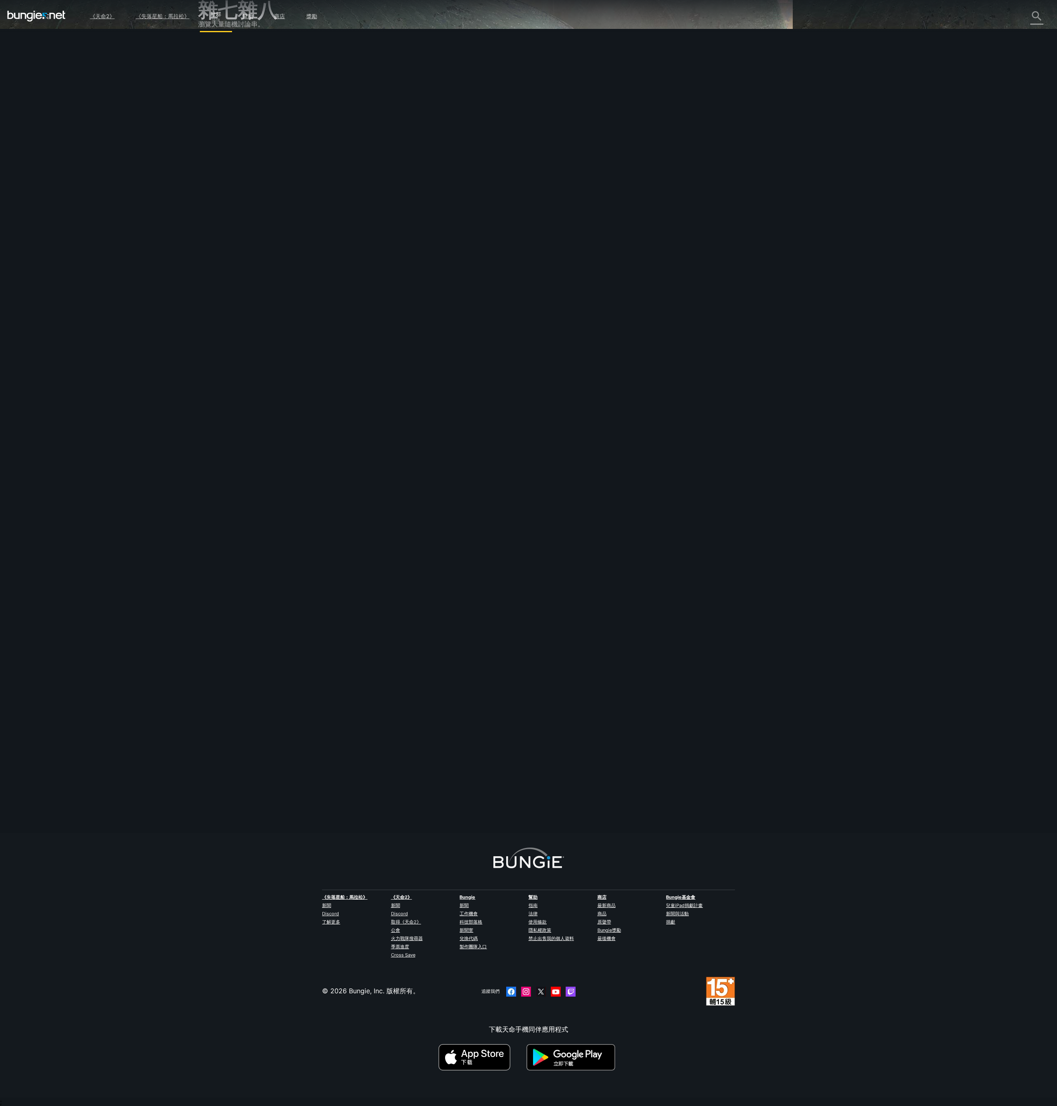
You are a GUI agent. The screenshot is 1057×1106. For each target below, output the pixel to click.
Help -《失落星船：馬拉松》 (246, 246)
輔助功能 (217, 146)
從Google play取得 (572, 1057)
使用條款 (537, 922)
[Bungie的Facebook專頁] (511, 992)
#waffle (400, 212)
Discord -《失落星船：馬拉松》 (251, 255)
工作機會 (469, 914)
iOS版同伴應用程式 (232, 165)
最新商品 (606, 905)
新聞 (326, 905)
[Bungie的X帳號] (541, 992)
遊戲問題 (217, 137)
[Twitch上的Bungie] (571, 992)
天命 (210, 228)
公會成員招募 (224, 219)
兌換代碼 (469, 938)
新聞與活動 (677, 914)
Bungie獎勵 (609, 930)
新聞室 (466, 930)
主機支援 (217, 192)
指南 (533, 905)
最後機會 (606, 938)
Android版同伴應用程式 (239, 174)
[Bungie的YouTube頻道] (556, 992)
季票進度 (400, 947)
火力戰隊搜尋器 (407, 938)
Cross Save (403, 955)
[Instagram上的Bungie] (526, 992)
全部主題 (217, 47)
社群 (216, 13)
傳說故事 (217, 83)
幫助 (247, 16)
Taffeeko (380, 146)
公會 (395, 930)
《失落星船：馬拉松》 (163, 16)
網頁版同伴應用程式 (233, 156)
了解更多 (331, 922)
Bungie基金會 (680, 897)
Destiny (36, 16)
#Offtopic (378, 212)
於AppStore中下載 (481, 1057)
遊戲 (210, 92)
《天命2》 (102, 16)
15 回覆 (382, 828)
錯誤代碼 (217, 110)
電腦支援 (217, 183)
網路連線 (217, 119)
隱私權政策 (539, 930)
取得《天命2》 (406, 922)
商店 (279, 16)
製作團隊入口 (473, 947)
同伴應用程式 (224, 210)
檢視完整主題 (386, 246)
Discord (330, 914)
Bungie (467, 897)
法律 (533, 914)
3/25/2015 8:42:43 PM (440, 264)
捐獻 (670, 922)
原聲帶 (604, 922)
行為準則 (214, 266)
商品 (602, 914)
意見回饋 (217, 65)
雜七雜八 (217, 237)
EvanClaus (383, 781)
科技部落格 (471, 922)
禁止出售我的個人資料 (551, 938)
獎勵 (311, 16)
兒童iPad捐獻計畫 (684, 905)
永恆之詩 (217, 128)
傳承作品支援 (224, 201)
